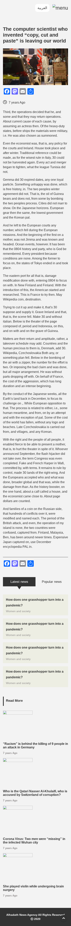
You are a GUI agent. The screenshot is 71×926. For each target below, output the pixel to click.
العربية (42, 8)
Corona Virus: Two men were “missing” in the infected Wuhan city (34, 840)
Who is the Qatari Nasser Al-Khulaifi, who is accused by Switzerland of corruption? (35, 793)
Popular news (52, 582)
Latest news (19, 582)
